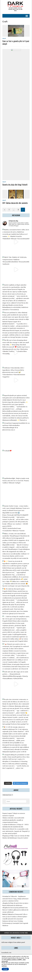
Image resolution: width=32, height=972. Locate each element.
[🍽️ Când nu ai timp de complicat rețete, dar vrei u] (16, 628)
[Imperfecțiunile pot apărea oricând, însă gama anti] (16, 407)
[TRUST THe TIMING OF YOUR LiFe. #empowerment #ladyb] (16, 269)
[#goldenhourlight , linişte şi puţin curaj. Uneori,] (16, 490)
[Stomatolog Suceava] (15, 886)
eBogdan (5, 903)
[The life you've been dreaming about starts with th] (16, 352)
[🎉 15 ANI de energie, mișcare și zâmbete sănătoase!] (16, 739)
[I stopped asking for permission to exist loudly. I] (16, 767)
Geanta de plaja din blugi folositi (14, 184)
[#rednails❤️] (16, 463)
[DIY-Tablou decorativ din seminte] (16, 197)
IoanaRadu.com (6, 952)
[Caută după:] (16, 801)
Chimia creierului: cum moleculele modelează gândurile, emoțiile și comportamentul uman (13, 820)
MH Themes (25, 933)
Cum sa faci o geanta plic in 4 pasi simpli (15, 42)
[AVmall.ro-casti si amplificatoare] (15, 865)
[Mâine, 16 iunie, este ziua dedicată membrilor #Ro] (16, 546)
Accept (5, 969)
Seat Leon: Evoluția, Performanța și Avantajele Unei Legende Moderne (15, 923)
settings (4, 966)
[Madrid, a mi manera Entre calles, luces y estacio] (16, 242)
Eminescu (5, 921)
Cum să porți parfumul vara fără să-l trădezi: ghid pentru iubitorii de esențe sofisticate (15, 910)
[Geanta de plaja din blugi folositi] (16, 179)
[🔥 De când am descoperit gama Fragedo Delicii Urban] (16, 601)
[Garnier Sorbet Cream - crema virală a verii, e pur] (16, 518)
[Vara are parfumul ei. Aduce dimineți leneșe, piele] (16, 324)
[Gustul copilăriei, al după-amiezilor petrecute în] (16, 297)
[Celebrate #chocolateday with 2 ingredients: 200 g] (16, 380)
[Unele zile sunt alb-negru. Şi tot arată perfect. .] (16, 684)
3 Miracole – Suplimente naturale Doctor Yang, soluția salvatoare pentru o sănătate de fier (15, 898)
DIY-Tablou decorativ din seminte (15, 202)
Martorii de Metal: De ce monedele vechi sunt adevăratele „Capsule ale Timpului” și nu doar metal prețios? (15, 831)
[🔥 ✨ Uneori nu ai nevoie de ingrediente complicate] (16, 573)
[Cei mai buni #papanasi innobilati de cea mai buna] (16, 435)
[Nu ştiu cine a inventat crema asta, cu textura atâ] (16, 711)
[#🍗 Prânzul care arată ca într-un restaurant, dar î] (16, 656)
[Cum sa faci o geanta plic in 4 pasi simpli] (16, 35)
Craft (4, 38)
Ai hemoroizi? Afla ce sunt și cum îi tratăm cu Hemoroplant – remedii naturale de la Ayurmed (15, 916)
